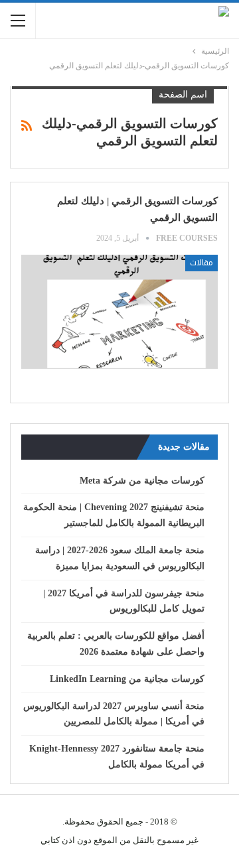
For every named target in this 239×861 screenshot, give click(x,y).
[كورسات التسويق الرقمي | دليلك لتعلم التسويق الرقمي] (119, 312)
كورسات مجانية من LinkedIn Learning (127, 679)
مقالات (201, 262)
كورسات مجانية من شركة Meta (142, 481)
